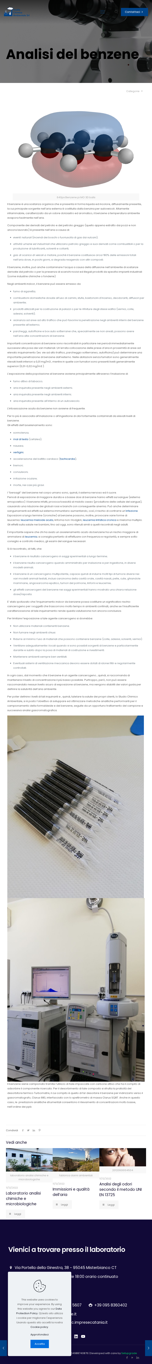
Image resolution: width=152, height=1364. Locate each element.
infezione (132, 511)
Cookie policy (39, 1327)
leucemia (31, 537)
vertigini (18, 452)
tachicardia (67, 459)
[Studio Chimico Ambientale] (16, 12)
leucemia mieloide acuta (37, 520)
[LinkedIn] (138, 1357)
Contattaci (132, 12)
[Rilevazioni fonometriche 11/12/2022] (148, 1348)
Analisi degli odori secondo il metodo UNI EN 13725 (120, 1189)
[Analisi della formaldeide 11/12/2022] (3, 1348)
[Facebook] (127, 1357)
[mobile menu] (102, 12)
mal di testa (20, 439)
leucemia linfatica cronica (99, 520)
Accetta (40, 1344)
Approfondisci (39, 1334)
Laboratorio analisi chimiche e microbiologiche (23, 1199)
